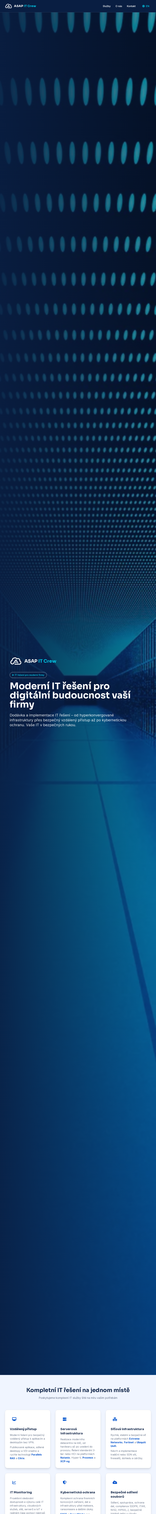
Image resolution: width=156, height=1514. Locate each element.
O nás (118, 6)
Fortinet (129, 1442)
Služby (107, 6)
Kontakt (131, 6)
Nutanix (65, 1457)
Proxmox (87, 1457)
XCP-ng (64, 1461)
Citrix (21, 1458)
